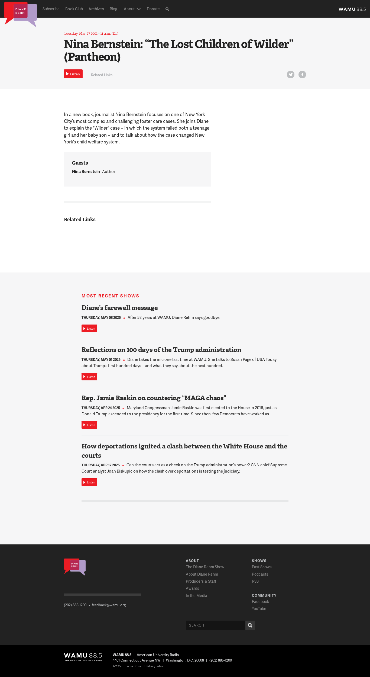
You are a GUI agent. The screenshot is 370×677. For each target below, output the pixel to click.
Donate (153, 8)
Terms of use (133, 666)
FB (302, 74)
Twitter (290, 74)
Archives (96, 8)
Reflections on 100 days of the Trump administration (161, 349)
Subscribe (51, 8)
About (129, 8)
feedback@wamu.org (109, 604)
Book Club (74, 8)
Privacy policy (155, 666)
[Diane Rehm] (20, 14)
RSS (255, 581)
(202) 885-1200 (75, 604)
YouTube (259, 608)
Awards (192, 588)
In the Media (196, 595)
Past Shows (262, 566)
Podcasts (260, 574)
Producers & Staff (201, 581)
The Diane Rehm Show (205, 566)
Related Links (101, 74)
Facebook (260, 601)
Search (250, 625)
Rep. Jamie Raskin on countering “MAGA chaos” (154, 398)
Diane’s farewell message (120, 307)
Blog (113, 8)
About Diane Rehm (202, 574)
